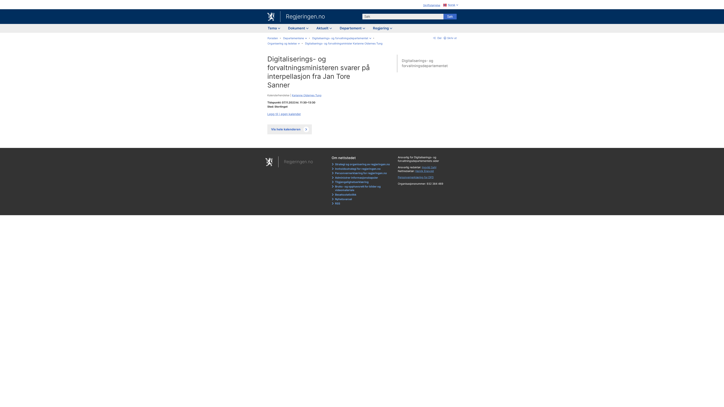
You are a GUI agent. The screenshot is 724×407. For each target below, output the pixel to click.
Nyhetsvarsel (343, 199)
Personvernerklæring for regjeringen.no (361, 173)
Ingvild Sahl (429, 167)
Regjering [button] (381, 28)
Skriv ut (452, 38)
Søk (450, 16)
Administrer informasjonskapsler (356, 177)
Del (439, 38)
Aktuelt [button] (322, 28)
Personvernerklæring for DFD (416, 177)
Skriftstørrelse (431, 5)
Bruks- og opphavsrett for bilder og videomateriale (358, 188)
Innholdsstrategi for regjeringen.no (358, 168)
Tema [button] (273, 28)
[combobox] (402, 16)
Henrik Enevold (424, 171)
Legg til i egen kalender (284, 114)
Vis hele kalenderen (286, 129)
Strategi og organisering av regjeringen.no (362, 164)
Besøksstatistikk (345, 194)
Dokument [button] (297, 28)
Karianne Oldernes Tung (306, 95)
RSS (337, 203)
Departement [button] (351, 28)
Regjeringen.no (305, 16)
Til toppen (322, 142)
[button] (295, 38)
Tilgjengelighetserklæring (352, 182)
